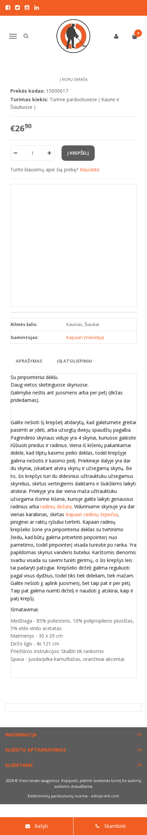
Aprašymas (29, 361)
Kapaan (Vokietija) (85, 337)
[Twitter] (17, 7)
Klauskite (89, 169)
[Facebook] (8, 7)
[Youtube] (27, 7)
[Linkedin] (36, 7)
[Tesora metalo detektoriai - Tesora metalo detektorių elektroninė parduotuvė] (73, 36)
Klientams (19, 765)
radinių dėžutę (56, 506)
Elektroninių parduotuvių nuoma (58, 795)
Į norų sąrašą (74, 79)
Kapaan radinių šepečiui (91, 514)
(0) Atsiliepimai (74, 361)
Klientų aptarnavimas (35, 749)
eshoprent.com (105, 795)
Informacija (21, 734)
